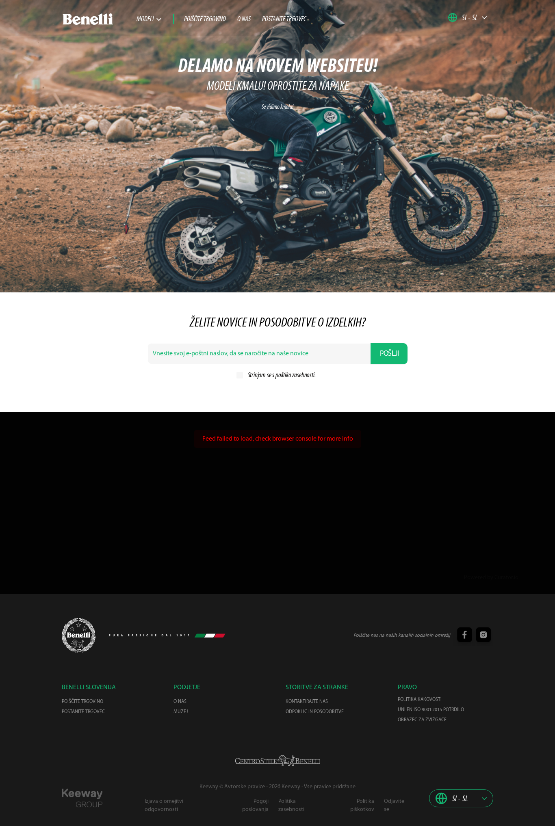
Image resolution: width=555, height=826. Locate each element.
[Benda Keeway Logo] (78, 635)
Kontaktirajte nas (307, 701)
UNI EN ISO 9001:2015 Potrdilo (431, 709)
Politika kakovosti (420, 699)
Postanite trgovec (284, 19)
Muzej (180, 711)
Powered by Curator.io (491, 578)
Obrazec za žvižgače (422, 720)
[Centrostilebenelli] (277, 760)
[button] (467, 17)
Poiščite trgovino (205, 19)
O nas (244, 19)
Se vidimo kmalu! (277, 107)
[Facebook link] (464, 635)
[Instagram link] (482, 635)
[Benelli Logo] (99, 19)
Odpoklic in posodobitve (315, 711)
